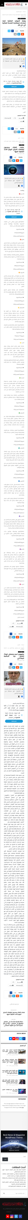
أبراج (23, 145)
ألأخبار (19, 18)
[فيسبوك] (24, 66)
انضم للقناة (14, 86)
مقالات (19, 652)
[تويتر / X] (20, 66)
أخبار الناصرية (23, 18)
